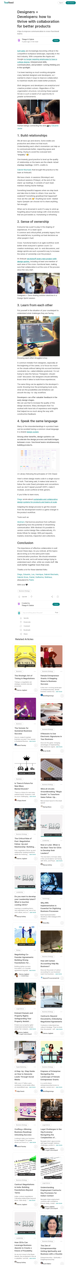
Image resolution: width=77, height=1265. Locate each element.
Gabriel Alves (22, 577)
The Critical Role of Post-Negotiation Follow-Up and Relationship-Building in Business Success (24, 842)
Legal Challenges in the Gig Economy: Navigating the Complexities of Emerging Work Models (51, 1133)
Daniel (31, 577)
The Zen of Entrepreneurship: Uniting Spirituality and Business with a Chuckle (51, 1250)
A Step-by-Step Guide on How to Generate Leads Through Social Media (25, 1075)
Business (19, 671)
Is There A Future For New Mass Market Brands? (24, 786)
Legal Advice (46, 1125)
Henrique (39, 574)
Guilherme (39, 577)
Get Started (70, 2)
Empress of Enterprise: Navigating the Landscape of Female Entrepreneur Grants (51, 1075)
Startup (18, 950)
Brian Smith (46, 751)
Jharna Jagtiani (48, 1033)
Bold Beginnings (48, 696)
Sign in (61, 2)
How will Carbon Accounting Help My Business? (50, 963)
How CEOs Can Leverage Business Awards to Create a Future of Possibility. (24, 1246)
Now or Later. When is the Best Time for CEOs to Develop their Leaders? (51, 849)
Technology (45, 898)
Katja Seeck (20, 1091)
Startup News (47, 807)
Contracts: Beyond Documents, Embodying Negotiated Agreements (51, 1019)
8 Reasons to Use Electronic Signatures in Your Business (51, 736)
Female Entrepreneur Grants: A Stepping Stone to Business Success (50, 680)
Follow (56, 40)
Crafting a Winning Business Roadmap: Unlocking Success (23, 1132)
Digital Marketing (21, 1067)
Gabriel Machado (24, 170)
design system (33, 432)
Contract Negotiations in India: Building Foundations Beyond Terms (24, 1188)
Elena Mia (46, 923)
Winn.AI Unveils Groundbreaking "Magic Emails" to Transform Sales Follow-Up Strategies (51, 793)
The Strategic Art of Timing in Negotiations (25, 677)
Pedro (31, 580)
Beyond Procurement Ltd (51, 978)
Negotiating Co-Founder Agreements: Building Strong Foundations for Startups (24, 958)
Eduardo (26, 574)
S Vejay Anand (21, 800)
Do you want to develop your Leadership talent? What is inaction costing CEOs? (25, 900)
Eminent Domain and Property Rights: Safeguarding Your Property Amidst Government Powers (24, 1017)
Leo (32, 574)
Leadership (45, 840)
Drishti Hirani (25, 976)
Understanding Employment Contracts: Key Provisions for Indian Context (51, 1191)
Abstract (20, 522)
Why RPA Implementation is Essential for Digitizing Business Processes (51, 907)
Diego (19, 499)
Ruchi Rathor (47, 1264)
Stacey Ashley (47, 865)
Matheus (48, 577)
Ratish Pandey (21, 745)
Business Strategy (24, 591)
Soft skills (21, 51)
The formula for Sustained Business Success (23, 731)
